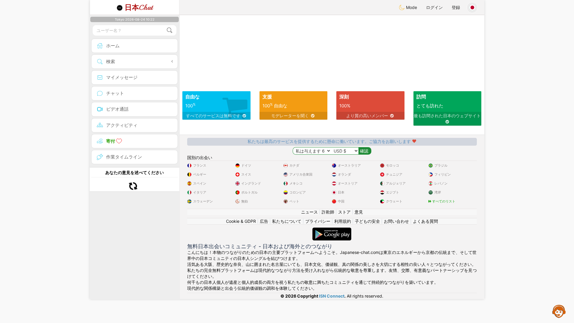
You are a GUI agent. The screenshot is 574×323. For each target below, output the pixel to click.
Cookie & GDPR (241, 221)
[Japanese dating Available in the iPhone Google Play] (331, 230)
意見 (359, 211)
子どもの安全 (367, 221)
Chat (139, 7)
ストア (344, 211)
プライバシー (317, 221)
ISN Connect (331, 295)
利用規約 (342, 221)
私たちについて (286, 221)
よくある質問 (425, 221)
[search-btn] (169, 30)
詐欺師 (328, 211)
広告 (264, 221)
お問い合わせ (396, 221)
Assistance (559, 311)
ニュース (309, 211)
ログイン (434, 7)
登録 (456, 7)
